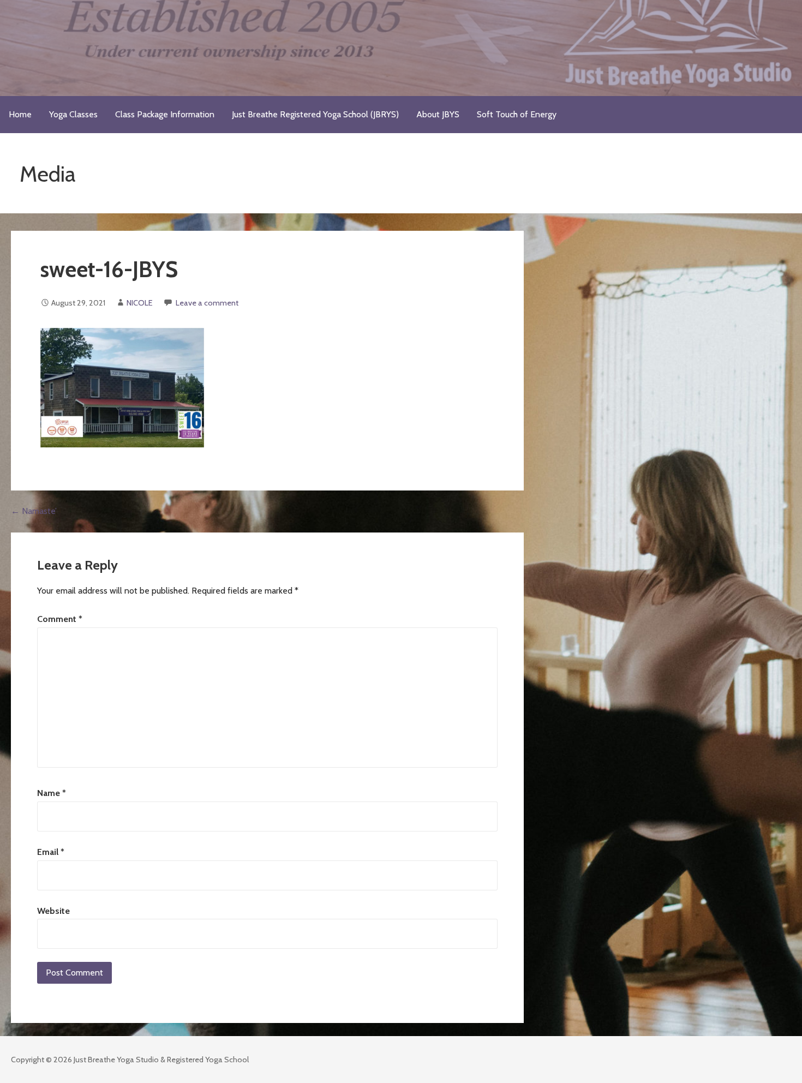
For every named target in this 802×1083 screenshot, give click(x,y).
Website (53, 911)
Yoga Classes (73, 114)
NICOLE (140, 303)
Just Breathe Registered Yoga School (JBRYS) (315, 114)
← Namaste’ (34, 511)
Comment (59, 619)
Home (20, 114)
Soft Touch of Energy (516, 114)
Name (51, 793)
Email (50, 852)
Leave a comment (207, 303)
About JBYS (437, 114)
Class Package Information (164, 114)
